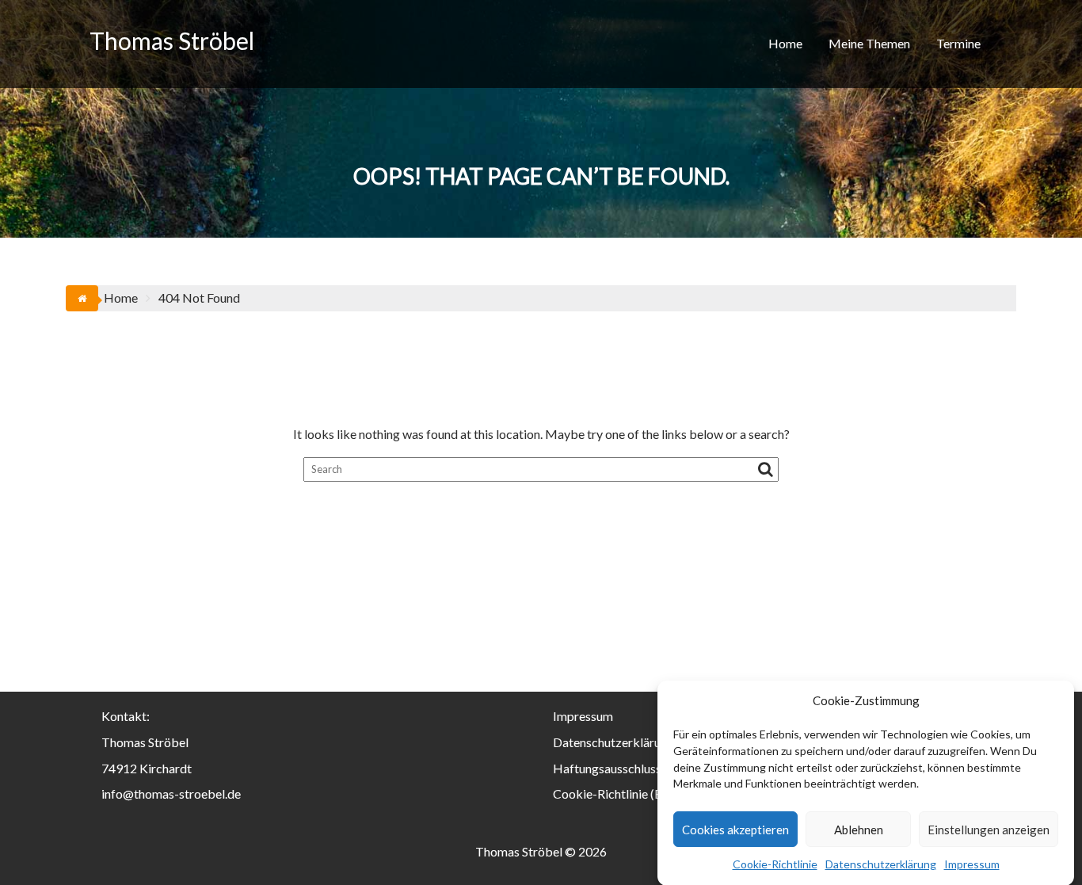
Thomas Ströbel (172, 40)
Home (785, 43)
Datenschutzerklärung (880, 864)
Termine (958, 43)
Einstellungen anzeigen (989, 829)
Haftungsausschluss (607, 768)
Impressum (972, 864)
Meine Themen (869, 43)
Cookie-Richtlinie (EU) (614, 793)
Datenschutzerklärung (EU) (627, 742)
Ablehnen (858, 829)
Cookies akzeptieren (735, 829)
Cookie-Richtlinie (775, 864)
